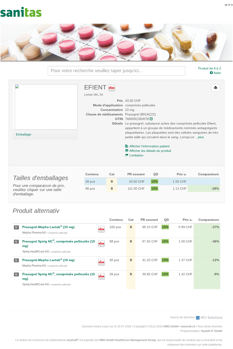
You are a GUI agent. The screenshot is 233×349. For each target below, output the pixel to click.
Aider (217, 73)
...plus (199, 137)
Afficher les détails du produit (150, 151)
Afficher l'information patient (149, 146)
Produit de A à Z (209, 68)
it (232, 4)
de (226, 4)
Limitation (136, 155)
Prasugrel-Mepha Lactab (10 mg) (48, 227)
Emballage (23, 134)
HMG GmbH (171, 326)
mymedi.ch (188, 326)
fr (229, 4)
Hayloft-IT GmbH (211, 331)
